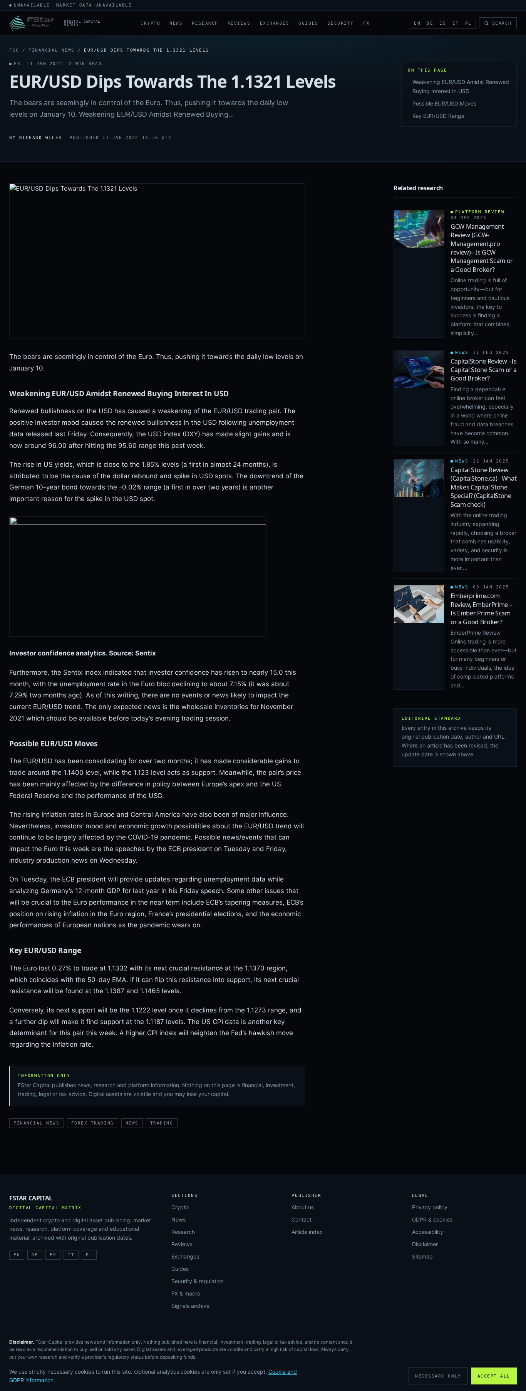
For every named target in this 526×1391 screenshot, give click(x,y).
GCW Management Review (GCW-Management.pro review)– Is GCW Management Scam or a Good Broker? (482, 248)
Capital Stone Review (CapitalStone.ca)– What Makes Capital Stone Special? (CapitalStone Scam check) (484, 487)
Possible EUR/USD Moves (444, 103)
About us (302, 1207)
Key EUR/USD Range (438, 115)
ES (442, 23)
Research (205, 23)
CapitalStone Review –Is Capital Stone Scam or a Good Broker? (484, 370)
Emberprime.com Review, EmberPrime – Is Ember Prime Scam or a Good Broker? (481, 609)
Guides (308, 23)
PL (468, 23)
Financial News (51, 50)
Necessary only (438, 1376)
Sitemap (422, 1256)
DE (430, 23)
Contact (301, 1219)
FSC (14, 50)
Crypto (150, 23)
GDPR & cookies (432, 1219)
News (176, 23)
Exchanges (275, 23)
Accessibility (427, 1231)
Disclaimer (425, 1244)
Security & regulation (197, 1281)
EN (417, 23)
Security (341, 23)
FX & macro (185, 1293)
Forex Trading (92, 1123)
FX (366, 23)
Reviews (239, 23)
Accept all (493, 1376)
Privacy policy (429, 1207)
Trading (161, 1123)
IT (455, 23)
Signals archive (190, 1305)
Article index (307, 1231)
